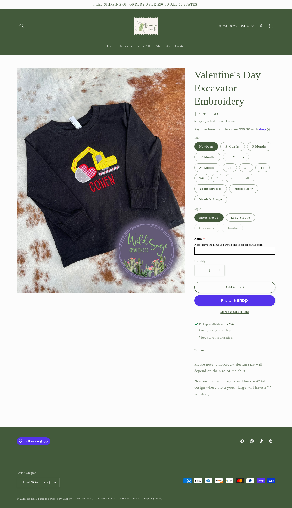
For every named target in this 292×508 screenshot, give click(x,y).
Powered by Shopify (60, 498)
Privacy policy (106, 498)
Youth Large (243, 188)
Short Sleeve (209, 217)
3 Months (232, 146)
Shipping (200, 120)
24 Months (207, 167)
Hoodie (235, 229)
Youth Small (239, 178)
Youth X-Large (210, 199)
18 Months (236, 157)
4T (262, 167)
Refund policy (85, 498)
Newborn (206, 146)
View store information (216, 337)
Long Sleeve (240, 217)
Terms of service (129, 498)
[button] (22, 26)
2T (230, 167)
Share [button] (203, 349)
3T (246, 167)
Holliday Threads (37, 498)
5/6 (201, 178)
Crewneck (209, 229)
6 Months (259, 146)
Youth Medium (210, 188)
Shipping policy (153, 498)
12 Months (207, 157)
